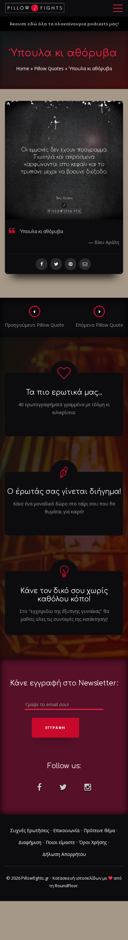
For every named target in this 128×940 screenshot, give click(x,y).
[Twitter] (56, 264)
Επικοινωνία (66, 830)
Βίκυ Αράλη (107, 242)
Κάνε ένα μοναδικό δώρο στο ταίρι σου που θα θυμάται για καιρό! (64, 507)
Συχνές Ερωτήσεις (29, 830)
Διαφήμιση (29, 842)
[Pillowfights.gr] (34, 8)
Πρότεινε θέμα (99, 830)
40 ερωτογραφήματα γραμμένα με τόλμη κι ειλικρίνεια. (64, 408)
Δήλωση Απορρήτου (64, 854)
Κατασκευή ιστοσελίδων (77, 878)
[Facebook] (42, 264)
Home (22, 68)
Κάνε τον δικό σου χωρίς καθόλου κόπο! (64, 595)
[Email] (85, 264)
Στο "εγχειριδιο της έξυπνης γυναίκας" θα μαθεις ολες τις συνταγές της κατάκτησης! (64, 615)
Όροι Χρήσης (93, 842)
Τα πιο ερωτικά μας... (64, 392)
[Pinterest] (70, 264)
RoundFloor (66, 886)
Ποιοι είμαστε (60, 842)
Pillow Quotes (49, 68)
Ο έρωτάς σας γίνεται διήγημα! (64, 492)
